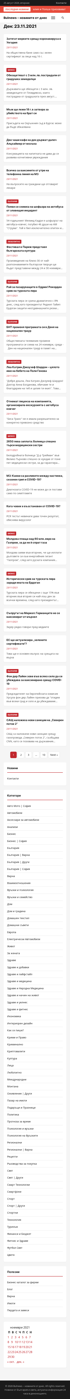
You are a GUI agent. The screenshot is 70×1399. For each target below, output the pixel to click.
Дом (9, 904)
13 (27, 1342)
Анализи (12, 827)
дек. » (20, 1362)
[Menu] (53, 17)
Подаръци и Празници (21, 1107)
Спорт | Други (16, 1205)
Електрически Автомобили (23, 939)
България (13, 848)
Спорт (11, 1198)
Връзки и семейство (19, 897)
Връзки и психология (20, 890)
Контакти (61, 2)
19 (23, 1347)
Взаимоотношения (19, 883)
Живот (11, 946)
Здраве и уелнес (17, 1002)
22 (9, 1352)
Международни (16, 1079)
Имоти (11, 1303)
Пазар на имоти (17, 1100)
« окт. (11, 1362)
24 (16, 1352)
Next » (54, 754)
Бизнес (11, 834)
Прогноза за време (19, 1121)
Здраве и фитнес (17, 1009)
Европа (11, 932)
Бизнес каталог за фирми (23, 1282)
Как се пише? (15, 1030)
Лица (10, 1065)
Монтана (12, 1086)
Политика (13, 1114)
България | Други (18, 862)
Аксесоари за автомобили (23, 819)
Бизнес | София (17, 841)
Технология (14, 1219)
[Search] (62, 17)
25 (20, 1352)
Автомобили (14, 813)
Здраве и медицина (19, 981)
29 (9, 1357)
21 (30, 1347)
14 (30, 1342)
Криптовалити (16, 1051)
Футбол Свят (14, 1247)
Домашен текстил (18, 918)
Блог (10, 1289)
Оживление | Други (19, 1093)
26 (23, 1352)
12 (23, 1342)
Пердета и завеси (18, 1310)
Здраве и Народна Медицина (25, 988)
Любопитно (14, 1072)
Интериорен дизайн (19, 1023)
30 (12, 1357)
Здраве (11, 960)
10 (43, 754)
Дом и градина (16, 911)
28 (30, 1352)
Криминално (15, 1044)
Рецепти (12, 1156)
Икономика (14, 1016)
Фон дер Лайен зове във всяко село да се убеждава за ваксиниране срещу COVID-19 (34, 680)
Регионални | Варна (19, 1149)
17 (16, 1347)
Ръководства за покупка (22, 1163)
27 (27, 1352)
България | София (18, 869)
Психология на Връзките (22, 1135)
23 (12, 1352)
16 (12, 1347)
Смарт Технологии (18, 1184)
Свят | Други (15, 1177)
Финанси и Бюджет (19, 1234)
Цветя (11, 1255)
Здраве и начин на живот (23, 995)
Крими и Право (16, 1037)
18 (20, 1347)
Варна (11, 876)
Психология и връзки (20, 1128)
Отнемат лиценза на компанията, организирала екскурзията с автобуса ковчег (32, 405)
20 (27, 1347)
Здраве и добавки (18, 967)
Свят (10, 1170)
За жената (13, 953)
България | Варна (18, 855)
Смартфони (14, 1191)
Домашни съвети (18, 925)
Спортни (12, 1212)
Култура (12, 1058)
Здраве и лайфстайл (19, 974)
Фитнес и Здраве (17, 1240)
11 (20, 1342)
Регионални (14, 1142)
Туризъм (12, 1226)
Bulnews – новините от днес (25, 18)
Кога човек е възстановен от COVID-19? (33, 506)
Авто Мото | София (19, 806)
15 (9, 1347)
